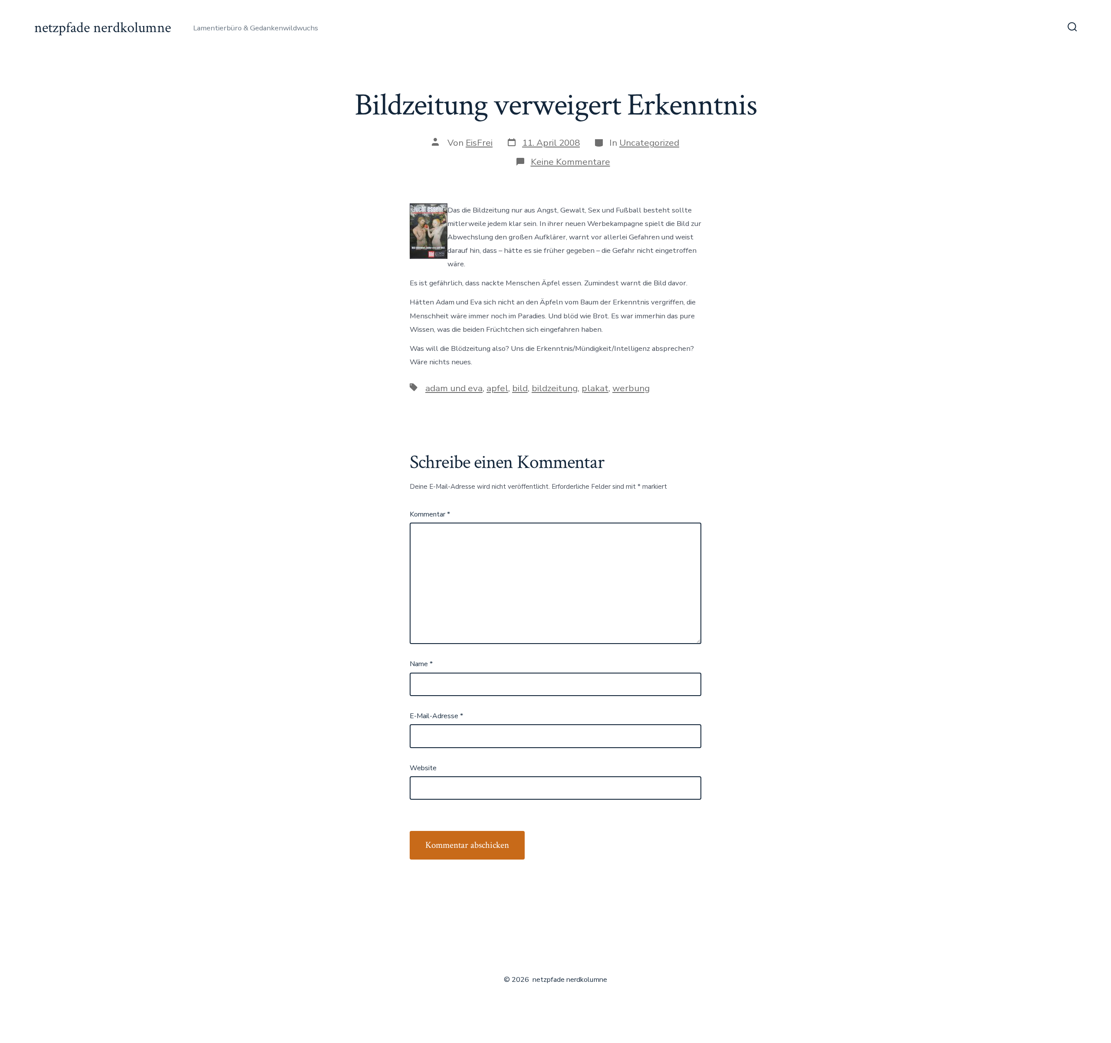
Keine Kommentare (570, 162)
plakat (595, 388)
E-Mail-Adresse (436, 716)
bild (520, 388)
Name (421, 664)
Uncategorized (649, 143)
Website (423, 768)
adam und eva (454, 388)
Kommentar (430, 514)
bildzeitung (555, 388)
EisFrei (479, 143)
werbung (631, 388)
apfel (497, 388)
